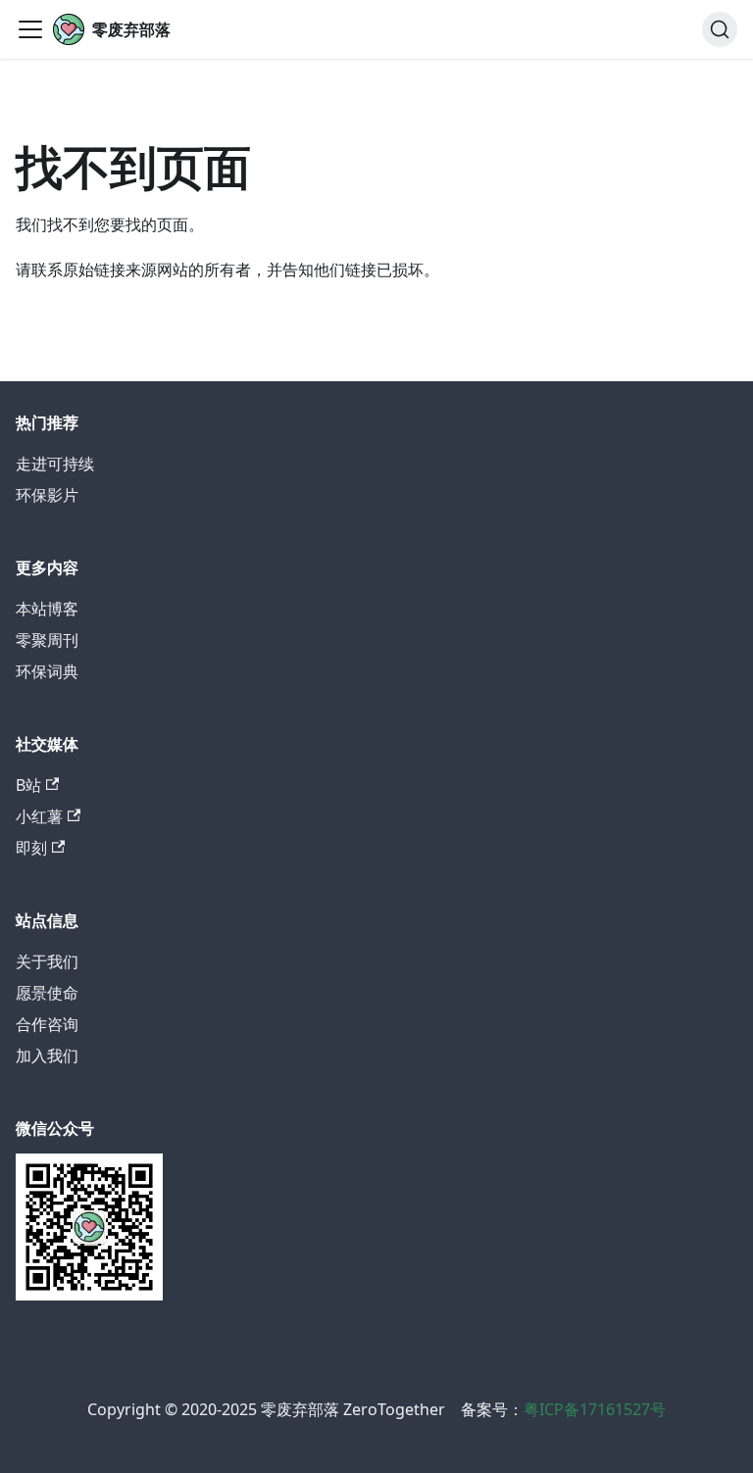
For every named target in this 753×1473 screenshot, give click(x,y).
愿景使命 (47, 993)
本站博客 (47, 608)
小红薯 (39, 816)
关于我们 (47, 961)
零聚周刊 (47, 640)
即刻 (31, 848)
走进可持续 (55, 463)
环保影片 (47, 495)
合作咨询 (47, 1024)
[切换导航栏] (30, 29)
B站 (28, 785)
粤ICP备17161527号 (595, 1409)
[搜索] (719, 29)
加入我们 (47, 1055)
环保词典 (47, 671)
